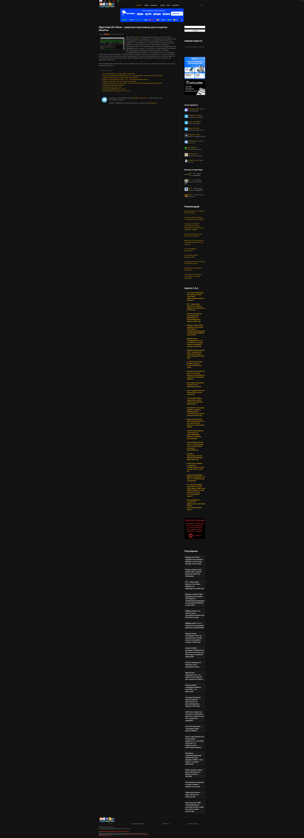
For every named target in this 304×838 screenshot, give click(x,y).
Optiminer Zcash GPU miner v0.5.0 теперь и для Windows (120, 77)
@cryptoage (135, 98)
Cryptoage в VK (193, 141)
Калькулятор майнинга (138, 823)
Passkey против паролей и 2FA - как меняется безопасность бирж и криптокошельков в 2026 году (195, 354)
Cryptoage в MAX (193, 109)
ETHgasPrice (165, 823)
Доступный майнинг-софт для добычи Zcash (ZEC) (119, 73)
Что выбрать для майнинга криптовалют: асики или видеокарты (193, 276)
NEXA (137, 37)
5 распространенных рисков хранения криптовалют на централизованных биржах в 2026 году (194, 317)
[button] (139, 5)
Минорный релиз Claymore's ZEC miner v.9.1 (116, 91)
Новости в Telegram (194, 122)
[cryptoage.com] (107, 5)
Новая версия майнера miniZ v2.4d (114, 85)
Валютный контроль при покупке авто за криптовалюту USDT (195, 385)
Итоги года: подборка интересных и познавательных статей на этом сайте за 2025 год (195, 467)
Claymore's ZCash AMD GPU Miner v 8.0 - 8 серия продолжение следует (126, 79)
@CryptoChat (153, 103)
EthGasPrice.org (193, 160)
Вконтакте (144, 98)
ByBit (189, 173)
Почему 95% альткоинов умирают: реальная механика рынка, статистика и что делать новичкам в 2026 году (196, 411)
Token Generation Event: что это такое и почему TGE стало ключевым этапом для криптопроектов (195, 446)
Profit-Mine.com (193, 154)
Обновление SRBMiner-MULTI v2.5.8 (114, 89)
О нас (110, 823)
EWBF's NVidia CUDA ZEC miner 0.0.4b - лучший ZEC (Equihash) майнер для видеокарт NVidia (132, 83)
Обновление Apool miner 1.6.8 (112, 87)
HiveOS (190, 194)
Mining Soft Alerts (193, 128)
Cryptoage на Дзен (194, 134)
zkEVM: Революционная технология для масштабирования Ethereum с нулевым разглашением (195, 434)
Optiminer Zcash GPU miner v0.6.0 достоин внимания (119, 81)
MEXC (190, 188)
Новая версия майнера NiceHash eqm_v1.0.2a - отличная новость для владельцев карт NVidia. (132, 75)
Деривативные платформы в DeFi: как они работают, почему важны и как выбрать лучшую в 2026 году (195, 342)
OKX (189, 180)
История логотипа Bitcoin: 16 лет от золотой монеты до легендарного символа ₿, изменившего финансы (196, 375)
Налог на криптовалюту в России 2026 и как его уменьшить (196, 392)
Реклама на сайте (193, 823)
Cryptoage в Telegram (195, 115)
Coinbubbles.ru (192, 147)
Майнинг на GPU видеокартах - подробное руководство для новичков (194, 242)
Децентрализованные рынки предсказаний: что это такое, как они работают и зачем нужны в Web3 (196, 423)
